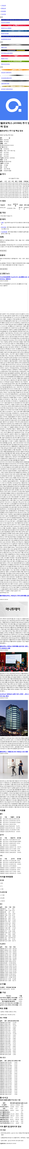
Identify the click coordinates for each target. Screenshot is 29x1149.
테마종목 (3, 11)
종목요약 (3, 8)
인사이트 (3, 14)
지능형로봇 (4, 231)
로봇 (2, 222)
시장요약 (3, 5)
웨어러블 (3, 227)
